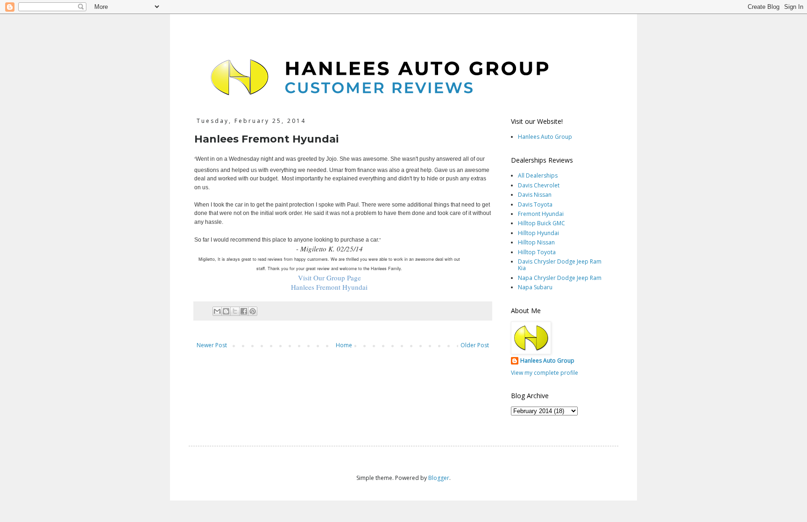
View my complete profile (544, 373)
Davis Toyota (535, 204)
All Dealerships (538, 175)
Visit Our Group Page (329, 277)
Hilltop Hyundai (538, 233)
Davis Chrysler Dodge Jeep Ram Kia (560, 264)
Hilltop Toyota (537, 252)
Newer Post (212, 345)
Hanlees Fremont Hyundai (329, 287)
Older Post (474, 345)
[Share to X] (235, 311)
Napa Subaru (535, 287)
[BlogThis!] (226, 311)
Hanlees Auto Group (545, 137)
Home (344, 345)
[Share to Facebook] (243, 311)
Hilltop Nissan (536, 242)
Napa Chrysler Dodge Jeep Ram (560, 278)
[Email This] (217, 311)
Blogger (438, 478)
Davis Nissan (535, 195)
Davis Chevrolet (538, 185)
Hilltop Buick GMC (541, 223)
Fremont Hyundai (541, 214)
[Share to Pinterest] (252, 311)
